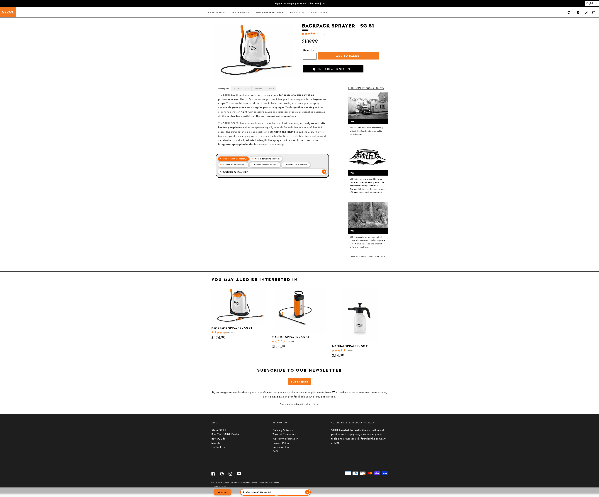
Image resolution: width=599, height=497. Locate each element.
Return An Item (281, 447)
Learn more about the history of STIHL (367, 256)
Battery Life (218, 438)
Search (215, 443)
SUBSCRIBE (299, 381)
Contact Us (218, 447)
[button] (345, 33)
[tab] (223, 88)
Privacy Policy (281, 443)
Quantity (308, 50)
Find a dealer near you (334, 69)
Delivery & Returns (284, 430)
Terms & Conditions (284, 434)
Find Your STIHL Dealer (225, 434)
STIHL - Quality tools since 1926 (366, 87)
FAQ (275, 451)
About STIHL (219, 430)
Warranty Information (285, 438)
